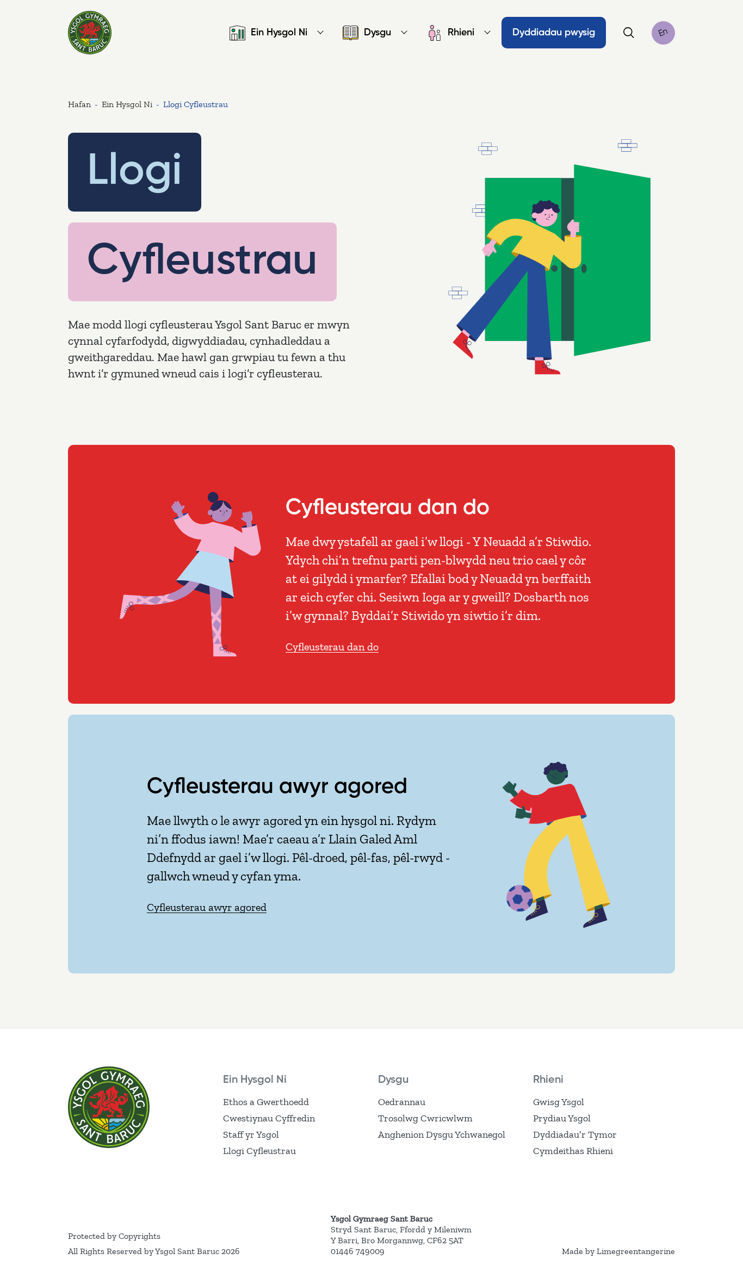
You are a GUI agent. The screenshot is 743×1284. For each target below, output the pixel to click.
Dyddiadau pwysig (553, 33)
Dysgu (377, 33)
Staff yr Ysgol (251, 1134)
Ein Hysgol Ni (279, 33)
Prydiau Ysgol (562, 1118)
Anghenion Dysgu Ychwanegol (441, 1134)
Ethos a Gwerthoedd (266, 1102)
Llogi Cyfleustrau (259, 1151)
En (663, 32)
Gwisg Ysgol (558, 1102)
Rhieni (461, 33)
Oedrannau (401, 1102)
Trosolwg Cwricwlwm (425, 1118)
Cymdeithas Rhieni (573, 1151)
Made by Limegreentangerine (618, 1251)
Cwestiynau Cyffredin (269, 1118)
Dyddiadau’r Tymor (575, 1134)
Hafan (79, 104)
